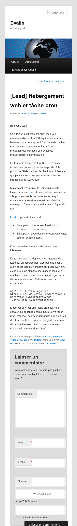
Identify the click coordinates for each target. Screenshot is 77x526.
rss (12, 343)
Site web (57, 336)
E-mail (24, 462)
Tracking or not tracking (23, 69)
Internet (46, 336)
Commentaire (25, 393)
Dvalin (17, 22)
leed (62, 340)
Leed (31, 192)
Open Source (32, 61)
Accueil (15, 61)
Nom (24, 442)
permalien (51, 343)
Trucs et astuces (19, 340)
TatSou (43, 113)
